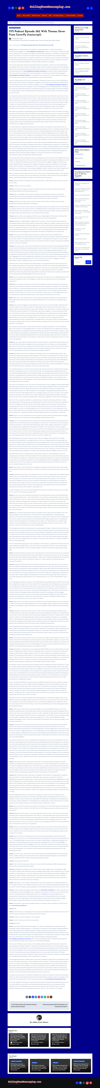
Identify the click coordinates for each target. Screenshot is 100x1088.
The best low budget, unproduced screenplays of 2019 (82, 128)
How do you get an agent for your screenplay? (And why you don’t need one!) (82, 223)
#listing (22, 40)
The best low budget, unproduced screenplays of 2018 (82, 135)
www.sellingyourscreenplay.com (35, 51)
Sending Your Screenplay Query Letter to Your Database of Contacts (83, 212)
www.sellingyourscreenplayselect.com (55, 979)
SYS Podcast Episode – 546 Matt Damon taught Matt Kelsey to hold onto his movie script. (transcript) (17, 1037)
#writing (58, 40)
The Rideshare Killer (80, 165)
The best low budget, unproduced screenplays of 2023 (82, 102)
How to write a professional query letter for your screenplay (82, 200)
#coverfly (12, 40)
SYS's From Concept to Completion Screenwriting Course (82, 47)
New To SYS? (26, 15)
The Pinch (77, 161)
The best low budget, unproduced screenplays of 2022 (82, 108)
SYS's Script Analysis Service (82, 42)
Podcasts (44, 15)
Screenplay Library (58, 15)
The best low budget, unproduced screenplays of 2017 (82, 141)
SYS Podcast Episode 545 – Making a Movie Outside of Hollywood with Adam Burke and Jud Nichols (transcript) (39, 1037)
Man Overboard (79, 158)
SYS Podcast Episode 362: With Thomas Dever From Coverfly (37, 45)
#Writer (53, 40)
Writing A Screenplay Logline (82, 195)
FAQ (50, 15)
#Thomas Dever (47, 40)
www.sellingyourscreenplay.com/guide (19, 75)
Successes (80, 15)
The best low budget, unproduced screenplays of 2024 (82, 95)
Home (18, 15)
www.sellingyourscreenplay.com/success (20, 938)
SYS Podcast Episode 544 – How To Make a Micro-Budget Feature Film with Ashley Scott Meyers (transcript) (59, 1037)
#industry (17, 40)
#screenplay (32, 40)
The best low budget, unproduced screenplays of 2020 (82, 122)
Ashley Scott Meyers (18, 38)
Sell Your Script (36, 15)
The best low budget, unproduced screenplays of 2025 (82, 89)
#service (41, 40)
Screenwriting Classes (81, 239)
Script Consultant (71, 15)
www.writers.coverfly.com (48, 890)
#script (37, 40)
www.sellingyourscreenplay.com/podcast (35, 71)
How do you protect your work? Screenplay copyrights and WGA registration (83, 190)
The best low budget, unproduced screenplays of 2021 (82, 115)
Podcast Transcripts (15, 27)
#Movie (26, 40)
